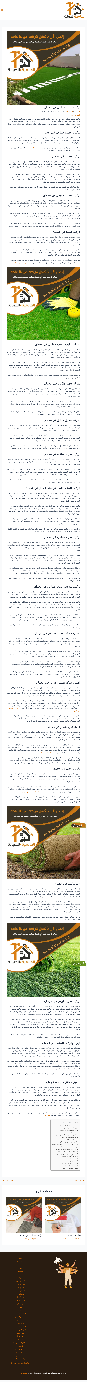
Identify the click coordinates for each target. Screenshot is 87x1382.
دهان (20, 1274)
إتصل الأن (77, 825)
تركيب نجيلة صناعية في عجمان (69, 1147)
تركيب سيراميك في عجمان (30, 1235)
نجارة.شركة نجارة (20, 1313)
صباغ (20, 1278)
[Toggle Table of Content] (75, 1122)
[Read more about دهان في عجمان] (63, 1215)
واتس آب (77, 963)
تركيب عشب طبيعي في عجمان (69, 1130)
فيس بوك (47, 1115)
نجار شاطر (20, 1320)
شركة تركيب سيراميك (20, 1343)
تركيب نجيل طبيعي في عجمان (69, 1163)
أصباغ (20, 1268)
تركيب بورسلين (20, 1349)
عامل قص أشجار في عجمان (70, 1156)
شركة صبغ (20, 1265)
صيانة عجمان (77, 1239)
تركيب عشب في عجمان (71, 1128)
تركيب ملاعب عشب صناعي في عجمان (67, 1149)
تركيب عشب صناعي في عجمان (69, 1125)
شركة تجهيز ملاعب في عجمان (69, 1137)
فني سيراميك (20, 1352)
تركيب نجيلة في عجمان (71, 1132)
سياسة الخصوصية (24, 1363)
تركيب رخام (20, 1346)
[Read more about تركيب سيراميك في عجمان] (24, 1215)
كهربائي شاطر (20, 1291)
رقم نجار (20, 1304)
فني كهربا (20, 1297)
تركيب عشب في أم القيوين (31, 792)
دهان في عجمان (74, 1235)
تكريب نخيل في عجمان (71, 1158)
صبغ (20, 1258)
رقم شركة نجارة (20, 1300)
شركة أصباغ (20, 1261)
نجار (20, 1307)
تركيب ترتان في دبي (20, 263)
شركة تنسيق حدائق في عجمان (69, 1139)
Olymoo (24, 1373)
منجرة (20, 1310)
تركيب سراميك (20, 1359)
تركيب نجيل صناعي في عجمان (69, 1142)
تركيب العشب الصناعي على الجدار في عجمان (65, 1144)
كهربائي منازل (20, 1281)
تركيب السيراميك (20, 1356)
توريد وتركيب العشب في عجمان (69, 1165)
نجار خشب (20, 1333)
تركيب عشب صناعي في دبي (42, 752)
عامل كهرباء (20, 1336)
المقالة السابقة (79, 1180)
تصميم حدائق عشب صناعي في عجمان (67, 1151)
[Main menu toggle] (2, 10)
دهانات (20, 1271)
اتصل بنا (14, 1363)
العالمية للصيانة (34, 148)
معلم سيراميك (20, 1339)
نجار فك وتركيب (20, 1330)
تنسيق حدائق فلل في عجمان (70, 1168)
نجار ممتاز (20, 1323)
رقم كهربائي (20, 1287)
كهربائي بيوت (20, 1284)
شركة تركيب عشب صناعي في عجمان (67, 1135)
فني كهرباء (20, 1294)
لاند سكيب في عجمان (71, 1161)
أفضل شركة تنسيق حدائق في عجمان (67, 1154)
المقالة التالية (8, 1180)
